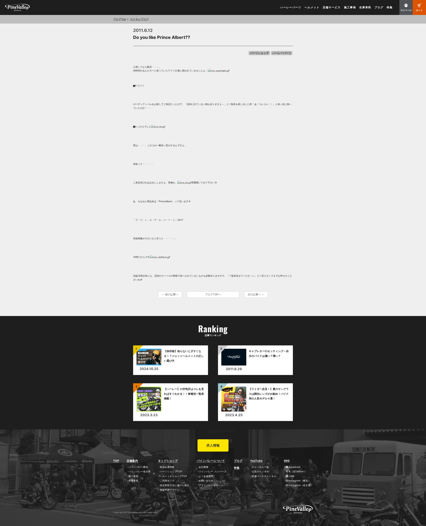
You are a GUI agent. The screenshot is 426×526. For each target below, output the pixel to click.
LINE (291, 476)
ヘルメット (312, 7)
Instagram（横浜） (299, 480)
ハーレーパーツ (290, 7)
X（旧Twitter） (297, 471)
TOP (116, 460)
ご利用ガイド (167, 480)
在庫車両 (365, 7)
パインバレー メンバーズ (212, 471)
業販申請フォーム (169, 489)
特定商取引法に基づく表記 (174, 485)
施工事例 (350, 7)
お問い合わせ (206, 480)
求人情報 (213, 445)
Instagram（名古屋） (300, 485)
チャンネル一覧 (260, 467)
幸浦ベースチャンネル (264, 476)
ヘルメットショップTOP (173, 476)
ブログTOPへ (213, 294)
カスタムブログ (139, 19)
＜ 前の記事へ (170, 294)
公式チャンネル (260, 471)
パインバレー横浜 (138, 467)
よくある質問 (206, 476)
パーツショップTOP (171, 471)
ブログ (378, 7)
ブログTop (119, 19)
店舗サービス (332, 7)
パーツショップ (259, 53)
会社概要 (203, 467)
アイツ (171, 70)
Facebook (294, 467)
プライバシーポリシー (211, 485)
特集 (390, 7)
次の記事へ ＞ (256, 294)
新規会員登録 (167, 467)
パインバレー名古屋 (139, 471)
